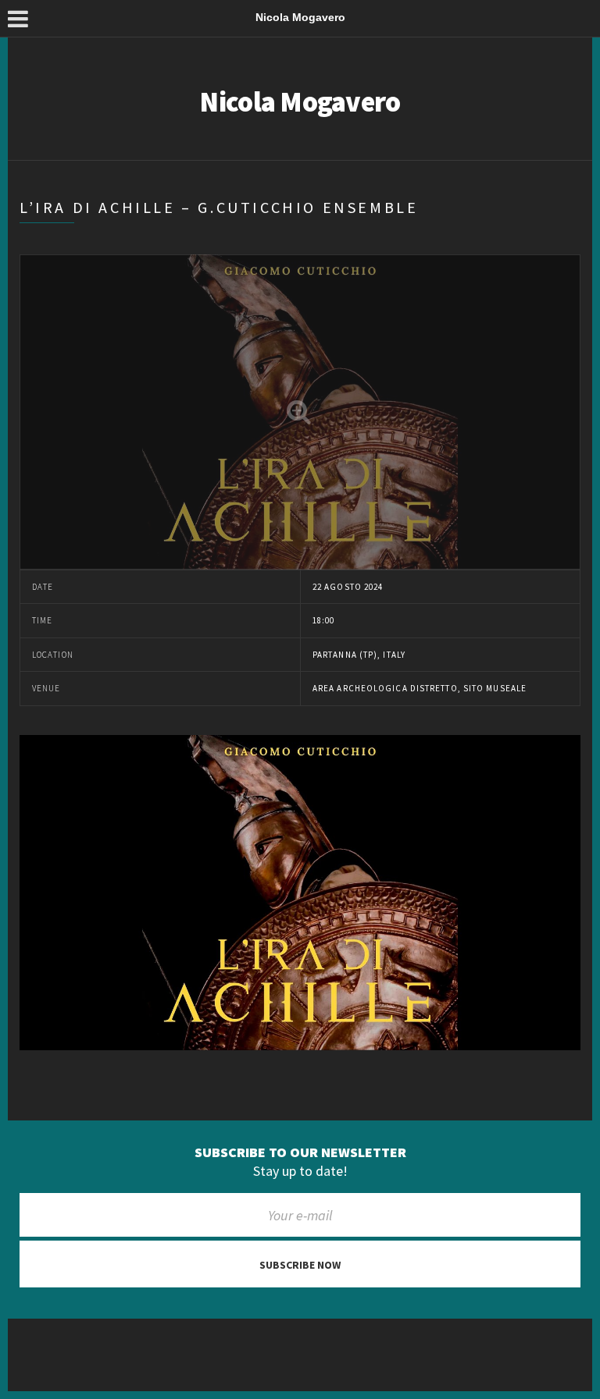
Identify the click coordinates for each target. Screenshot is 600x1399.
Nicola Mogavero (299, 101)
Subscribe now (300, 1265)
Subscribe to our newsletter (300, 1152)
